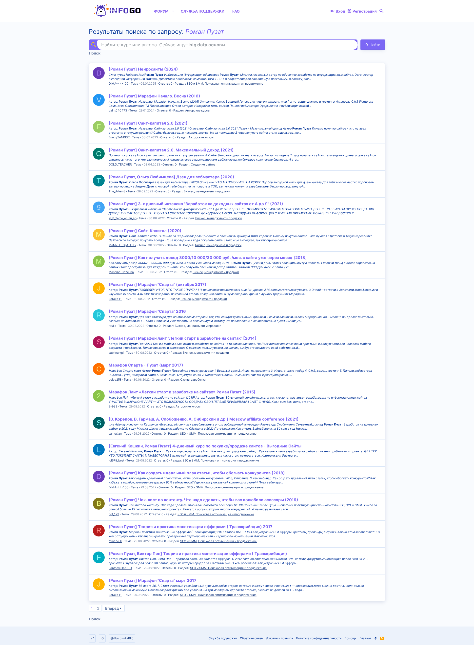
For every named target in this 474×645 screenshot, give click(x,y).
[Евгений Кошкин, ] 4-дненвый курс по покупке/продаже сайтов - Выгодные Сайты (205, 445)
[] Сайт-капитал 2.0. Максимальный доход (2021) (171, 149)
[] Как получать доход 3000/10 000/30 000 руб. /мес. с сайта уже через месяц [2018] (208, 257)
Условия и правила (279, 638)
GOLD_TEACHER (120, 164)
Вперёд (112, 608)
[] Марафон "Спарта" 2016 (147, 311)
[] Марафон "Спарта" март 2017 (153, 580)
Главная (365, 638)
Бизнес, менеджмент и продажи (207, 191)
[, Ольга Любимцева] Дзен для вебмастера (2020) (171, 176)
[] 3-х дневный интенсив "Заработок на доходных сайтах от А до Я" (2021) (196, 203)
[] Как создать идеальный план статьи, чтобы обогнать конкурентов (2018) (197, 472)
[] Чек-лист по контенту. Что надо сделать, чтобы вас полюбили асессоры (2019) (203, 499)
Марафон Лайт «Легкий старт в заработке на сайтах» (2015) (182, 391)
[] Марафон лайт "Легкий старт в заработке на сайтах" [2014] (183, 338)
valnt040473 (118, 110)
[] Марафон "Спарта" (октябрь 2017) (157, 284)
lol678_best (116, 460)
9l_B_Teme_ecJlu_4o (123, 218)
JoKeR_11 (115, 299)
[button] (173, 11)
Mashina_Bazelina (121, 272)
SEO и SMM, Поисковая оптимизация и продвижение (225, 83)
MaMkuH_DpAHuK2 (122, 245)
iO (102, 638)
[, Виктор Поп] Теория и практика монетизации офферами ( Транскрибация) (198, 553)
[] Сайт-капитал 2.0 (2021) (148, 123)
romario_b (115, 541)
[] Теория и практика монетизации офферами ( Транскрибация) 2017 (191, 526)
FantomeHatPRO (120, 568)
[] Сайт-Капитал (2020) (145, 230)
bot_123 (114, 514)
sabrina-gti (116, 352)
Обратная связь (251, 638)
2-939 (113, 406)
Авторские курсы (197, 110)
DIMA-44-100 (119, 83)
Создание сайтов (203, 164)
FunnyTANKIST (119, 137)
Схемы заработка (193, 379)
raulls (112, 326)
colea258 (115, 379)
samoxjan (115, 433)
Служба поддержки (223, 638)
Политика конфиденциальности (318, 638)
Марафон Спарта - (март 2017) (146, 365)
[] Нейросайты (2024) (143, 69)
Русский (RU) (123, 638)
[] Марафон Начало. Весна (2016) (154, 95)
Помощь (350, 638)
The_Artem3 (117, 191)
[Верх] (376, 638)
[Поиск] (381, 11)
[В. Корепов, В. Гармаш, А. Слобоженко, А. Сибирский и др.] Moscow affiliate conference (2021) (204, 419)
